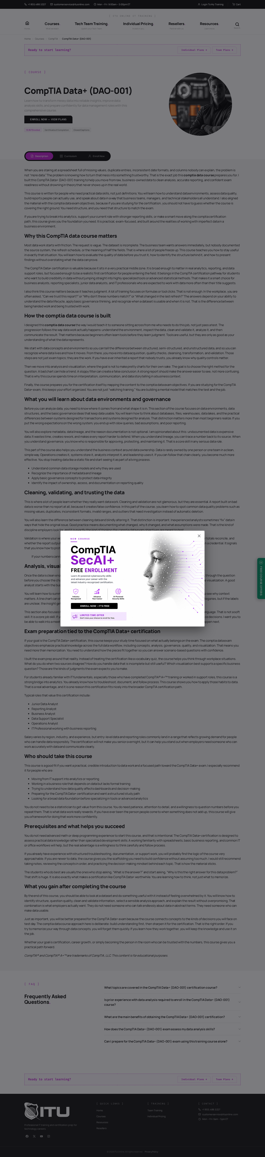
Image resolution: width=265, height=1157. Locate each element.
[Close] (132, 534)
